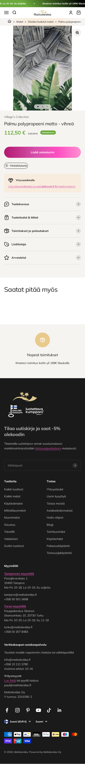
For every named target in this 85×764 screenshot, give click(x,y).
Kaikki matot (12, 496)
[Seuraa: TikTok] (49, 710)
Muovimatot (12, 517)
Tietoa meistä (56, 503)
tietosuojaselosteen (48, 448)
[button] (16, 166)
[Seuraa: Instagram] (17, 710)
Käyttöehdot (55, 539)
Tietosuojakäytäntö (59, 553)
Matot (19, 21)
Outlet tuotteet (14, 546)
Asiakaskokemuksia (59, 510)
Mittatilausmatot (15, 510)
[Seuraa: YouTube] (38, 710)
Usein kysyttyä (56, 496)
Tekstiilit (9, 532)
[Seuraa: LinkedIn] (59, 710)
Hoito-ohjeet (55, 517)
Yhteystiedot (55, 489)
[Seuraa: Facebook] (7, 710)
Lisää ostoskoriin (42, 152)
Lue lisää (10, 680)
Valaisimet (11, 539)
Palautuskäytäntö (58, 546)
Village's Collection (16, 117)
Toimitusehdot (56, 532)
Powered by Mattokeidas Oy (45, 752)
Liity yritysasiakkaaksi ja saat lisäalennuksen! (41, 186)
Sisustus (9, 525)
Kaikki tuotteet (13, 489)
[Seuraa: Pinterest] (28, 710)
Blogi (50, 525)
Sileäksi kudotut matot (40, 21)
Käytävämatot (13, 503)
